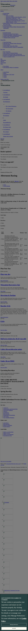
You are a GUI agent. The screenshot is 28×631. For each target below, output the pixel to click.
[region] (14, 612)
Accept (14, 628)
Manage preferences (14, 624)
